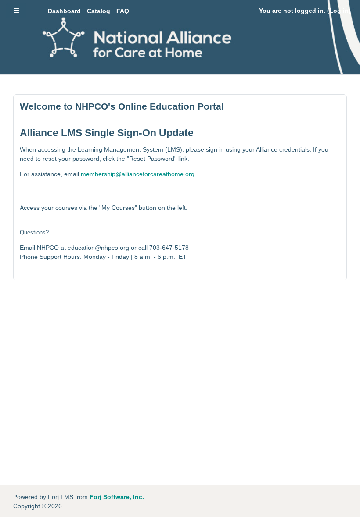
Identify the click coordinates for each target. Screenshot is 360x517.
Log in (339, 10)
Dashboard (64, 10)
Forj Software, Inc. (117, 496)
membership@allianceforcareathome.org (137, 173)
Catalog (98, 10)
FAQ (122, 10)
